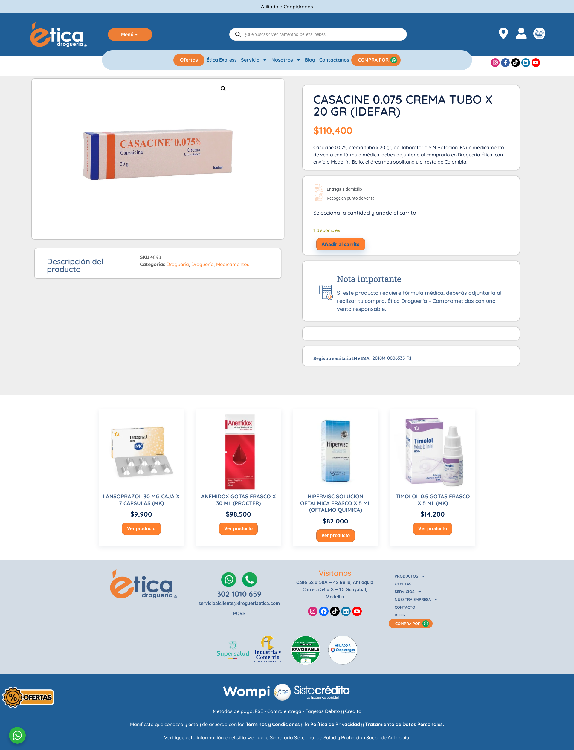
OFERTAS (403, 583)
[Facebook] (324, 611)
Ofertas (189, 60)
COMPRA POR (373, 60)
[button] (223, 88)
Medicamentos (232, 264)
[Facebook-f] (505, 62)
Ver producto (141, 528)
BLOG (400, 614)
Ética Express (222, 60)
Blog (310, 60)
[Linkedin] (525, 62)
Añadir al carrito (340, 244)
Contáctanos (334, 60)
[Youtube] (536, 62)
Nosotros (282, 60)
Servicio (250, 60)
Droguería (178, 264)
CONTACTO (405, 607)
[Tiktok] (515, 62)
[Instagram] (495, 62)
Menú (127, 34)
